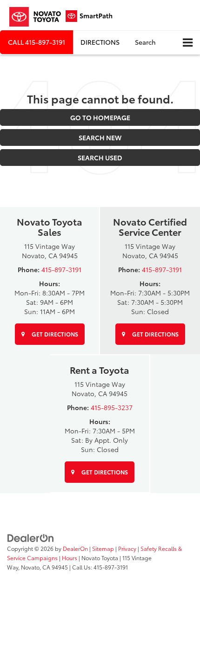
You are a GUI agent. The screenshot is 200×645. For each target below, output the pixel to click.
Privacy (127, 548)
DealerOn (75, 548)
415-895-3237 (112, 407)
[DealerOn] (30, 537)
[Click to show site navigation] (187, 43)
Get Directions (54, 334)
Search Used (100, 157)
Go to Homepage (100, 117)
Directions (100, 42)
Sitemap (103, 548)
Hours (69, 558)
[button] (36, 42)
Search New (100, 137)
